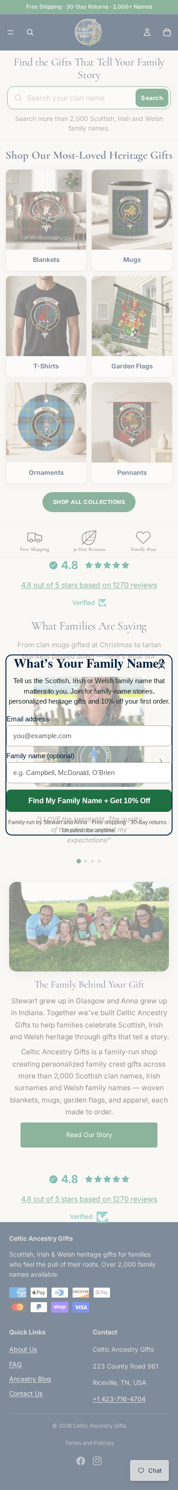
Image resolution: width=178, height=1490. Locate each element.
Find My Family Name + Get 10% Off (89, 801)
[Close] (162, 665)
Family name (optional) (40, 756)
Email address (27, 719)
